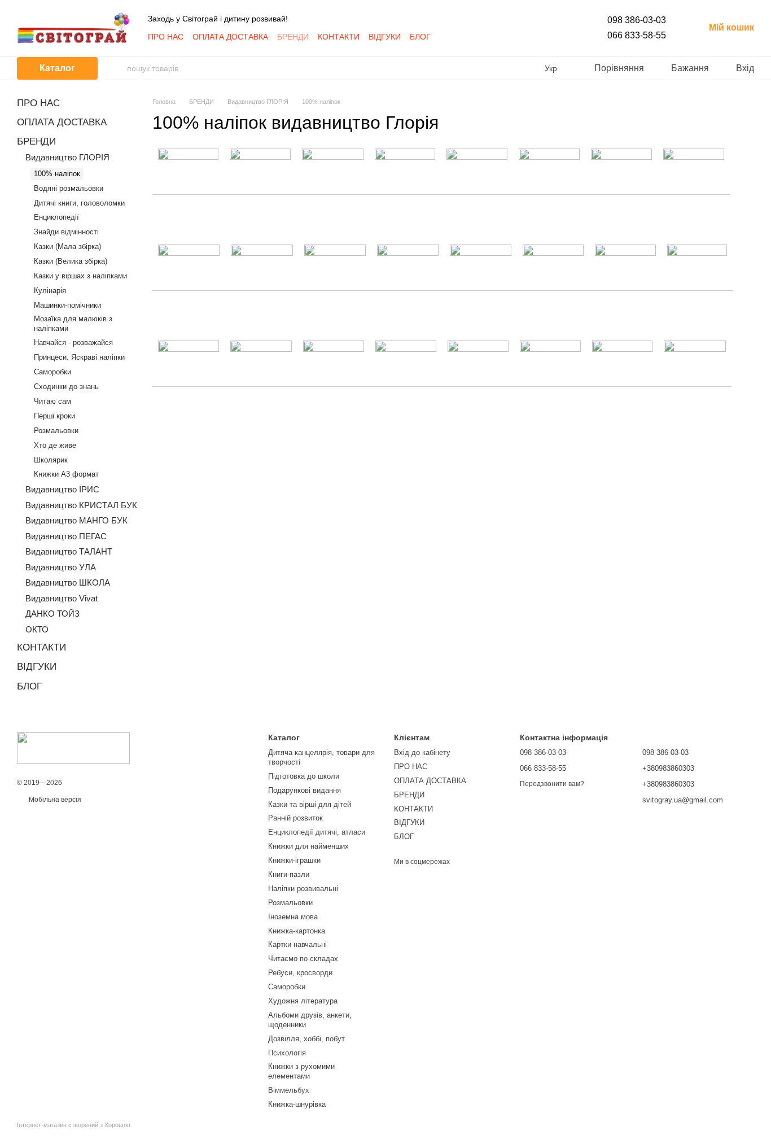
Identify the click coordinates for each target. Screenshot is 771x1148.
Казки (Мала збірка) (67, 246)
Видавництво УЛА (60, 567)
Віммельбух (288, 1090)
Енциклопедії (56, 217)
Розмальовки (56, 430)
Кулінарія (50, 290)
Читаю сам (52, 401)
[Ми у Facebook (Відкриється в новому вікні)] (446, 36)
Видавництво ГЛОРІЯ (67, 157)
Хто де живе (55, 445)
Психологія (287, 1053)
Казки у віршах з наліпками (80, 276)
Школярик (51, 460)
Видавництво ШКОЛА (67, 582)
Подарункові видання (304, 790)
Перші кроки (54, 416)
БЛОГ (420, 36)
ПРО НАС (165, 36)
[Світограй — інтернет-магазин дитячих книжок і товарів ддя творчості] (73, 748)
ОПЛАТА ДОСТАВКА (230, 36)
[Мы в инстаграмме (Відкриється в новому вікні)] (460, 36)
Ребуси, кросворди (300, 972)
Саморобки (52, 372)
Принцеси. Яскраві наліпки (79, 357)
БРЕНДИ (293, 36)
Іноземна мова (293, 917)
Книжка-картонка (296, 931)
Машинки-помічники (67, 305)
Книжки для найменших (308, 846)
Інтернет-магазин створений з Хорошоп (73, 1124)
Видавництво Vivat (61, 598)
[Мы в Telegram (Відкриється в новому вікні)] (473, 36)
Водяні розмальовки (68, 188)
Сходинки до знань (66, 386)
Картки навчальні (297, 944)
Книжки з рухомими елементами (301, 1071)
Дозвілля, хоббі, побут (306, 1038)
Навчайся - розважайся (73, 342)
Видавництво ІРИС (62, 489)
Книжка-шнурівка (297, 1104)
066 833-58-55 (636, 35)
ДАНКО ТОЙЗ (52, 613)
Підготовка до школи (303, 776)
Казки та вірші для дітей (309, 804)
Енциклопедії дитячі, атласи (316, 832)
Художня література (303, 1001)
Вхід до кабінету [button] (422, 752)
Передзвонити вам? (552, 784)
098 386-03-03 (636, 20)
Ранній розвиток (295, 818)
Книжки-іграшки (294, 860)
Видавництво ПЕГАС (66, 536)
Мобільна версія (54, 800)
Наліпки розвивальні (303, 888)
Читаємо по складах (303, 958)
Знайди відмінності (66, 232)
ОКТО (37, 629)
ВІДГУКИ (385, 36)
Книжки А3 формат (66, 474)
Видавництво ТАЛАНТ (68, 551)
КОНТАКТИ (339, 36)
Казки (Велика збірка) (70, 261)
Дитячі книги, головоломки (79, 203)
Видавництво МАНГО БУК (76, 520)
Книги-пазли (288, 874)
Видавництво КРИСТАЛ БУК (81, 505)
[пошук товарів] (118, 68)
